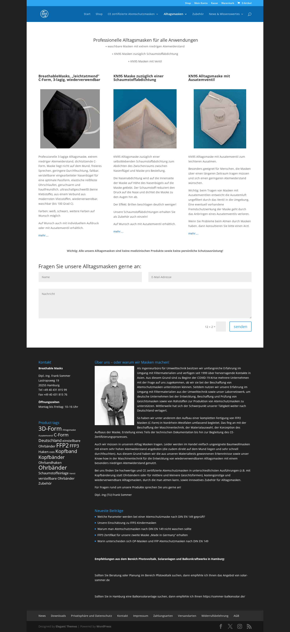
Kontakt (122, 616)
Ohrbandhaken (50, 462)
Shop (188, 3)
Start (87, 14)
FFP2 (62, 445)
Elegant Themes (66, 626)
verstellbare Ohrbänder (56, 478)
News (42, 616)
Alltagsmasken (173, 14)
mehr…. (43, 235)
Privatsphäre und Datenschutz (91, 616)
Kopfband (66, 451)
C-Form (61, 435)
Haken (43, 451)
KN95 (52, 452)
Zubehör (198, 14)
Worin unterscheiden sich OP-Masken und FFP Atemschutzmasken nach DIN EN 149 (152, 541)
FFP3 (74, 446)
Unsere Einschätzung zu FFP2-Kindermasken (126, 523)
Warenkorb (227, 3)
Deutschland (50, 440)
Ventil (72, 473)
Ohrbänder (52, 467)
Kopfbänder (51, 457)
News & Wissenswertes (224, 14)
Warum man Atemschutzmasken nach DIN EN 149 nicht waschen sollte (144, 529)
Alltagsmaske (69, 430)
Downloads (58, 616)
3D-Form (50, 428)
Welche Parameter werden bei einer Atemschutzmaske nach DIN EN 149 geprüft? (151, 517)
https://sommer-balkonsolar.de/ (224, 596)
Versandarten (187, 616)
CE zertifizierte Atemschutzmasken (131, 14)
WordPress (103, 626)
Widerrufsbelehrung (214, 616)
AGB (236, 616)
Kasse (214, 3)
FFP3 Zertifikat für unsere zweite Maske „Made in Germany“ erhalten (142, 535)
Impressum (140, 616)
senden (240, 326)
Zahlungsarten (163, 616)
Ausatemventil (45, 435)
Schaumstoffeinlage (53, 473)
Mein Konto (201, 3)
